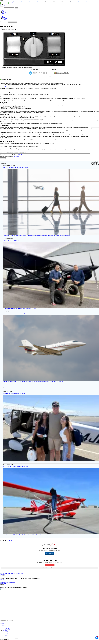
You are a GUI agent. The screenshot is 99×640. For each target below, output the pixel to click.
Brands (1, 0)
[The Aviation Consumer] (66, 2)
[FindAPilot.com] (4, 3)
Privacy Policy (7, 634)
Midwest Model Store (8, 627)
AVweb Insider (2, 571)
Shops (3, 625)
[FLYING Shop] (12, 3)
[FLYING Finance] (90, 2)
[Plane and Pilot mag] (49, 2)
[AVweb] (4, 2)
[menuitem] (50, 9)
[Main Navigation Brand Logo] (4, 5)
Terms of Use (7, 633)
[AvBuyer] (33, 2)
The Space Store (7, 628)
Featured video (2, 580)
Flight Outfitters (7, 629)
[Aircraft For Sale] (25, 2)
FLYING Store (7, 626)
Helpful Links (4, 630)
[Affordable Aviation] (58, 2)
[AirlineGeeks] (17, 2)
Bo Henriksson (2, 28)
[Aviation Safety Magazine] (82, 2)
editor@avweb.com (12, 540)
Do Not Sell (6, 635)
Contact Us (6, 631)
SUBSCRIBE (2, 623)
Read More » (2, 579)
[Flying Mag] (10, 2)
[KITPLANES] (41, 2)
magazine (24, 154)
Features (1, 23)
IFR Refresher (20, 154)
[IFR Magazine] (74, 2)
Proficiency (5, 23)
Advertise (6, 632)
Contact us (7, 86)
